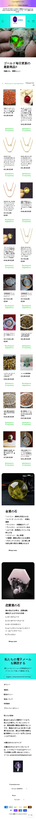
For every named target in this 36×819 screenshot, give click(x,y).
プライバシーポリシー (11, 708)
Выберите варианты (9, 220)
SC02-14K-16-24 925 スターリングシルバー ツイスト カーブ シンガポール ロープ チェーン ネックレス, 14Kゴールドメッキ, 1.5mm (26, 252)
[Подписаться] (29, 676)
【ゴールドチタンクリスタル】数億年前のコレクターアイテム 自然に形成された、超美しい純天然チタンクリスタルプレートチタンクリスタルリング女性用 (9, 252)
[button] (2, 21)
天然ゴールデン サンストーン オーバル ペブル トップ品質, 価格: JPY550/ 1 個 (9, 110)
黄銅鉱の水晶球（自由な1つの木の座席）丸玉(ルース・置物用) (9, 452)
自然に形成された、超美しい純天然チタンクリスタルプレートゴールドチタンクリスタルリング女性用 (26, 205)
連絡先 (6, 690)
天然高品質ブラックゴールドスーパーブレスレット (9, 295)
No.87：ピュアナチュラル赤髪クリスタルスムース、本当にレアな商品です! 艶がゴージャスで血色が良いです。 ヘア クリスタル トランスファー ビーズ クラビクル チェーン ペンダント (26, 115)
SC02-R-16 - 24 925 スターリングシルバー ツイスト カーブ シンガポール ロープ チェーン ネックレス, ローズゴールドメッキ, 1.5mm (9, 206)
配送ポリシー (8, 694)
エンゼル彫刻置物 (26, 373)
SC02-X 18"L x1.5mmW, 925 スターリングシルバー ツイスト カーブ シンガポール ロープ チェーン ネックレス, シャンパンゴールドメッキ (9, 161)
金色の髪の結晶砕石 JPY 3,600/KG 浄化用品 (9, 413)
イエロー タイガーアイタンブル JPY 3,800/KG (9, 375)
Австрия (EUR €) (17, 788)
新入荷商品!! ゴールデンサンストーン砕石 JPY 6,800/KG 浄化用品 (26, 413)
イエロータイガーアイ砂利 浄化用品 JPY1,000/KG (26, 335)
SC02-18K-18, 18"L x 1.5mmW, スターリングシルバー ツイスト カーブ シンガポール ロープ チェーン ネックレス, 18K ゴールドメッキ (26, 161)
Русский (17, 799)
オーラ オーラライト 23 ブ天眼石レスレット (9, 335)
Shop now (13, 550)
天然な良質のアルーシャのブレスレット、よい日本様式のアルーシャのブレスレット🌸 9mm (26, 453)
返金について (8, 699)
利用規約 (7, 703)
